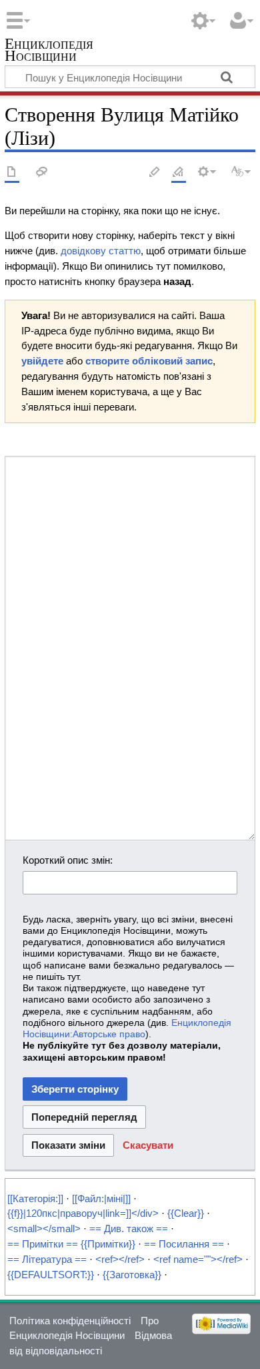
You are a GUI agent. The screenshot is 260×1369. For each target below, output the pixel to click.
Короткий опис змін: (68, 860)
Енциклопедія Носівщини (49, 51)
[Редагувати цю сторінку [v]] (154, 172)
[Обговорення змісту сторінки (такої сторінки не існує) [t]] (42, 172)
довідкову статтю (101, 250)
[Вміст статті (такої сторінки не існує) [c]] (12, 172)
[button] (148, 1145)
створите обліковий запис (149, 360)
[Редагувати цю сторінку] (178, 172)
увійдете (42, 360)
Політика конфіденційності (70, 1320)
